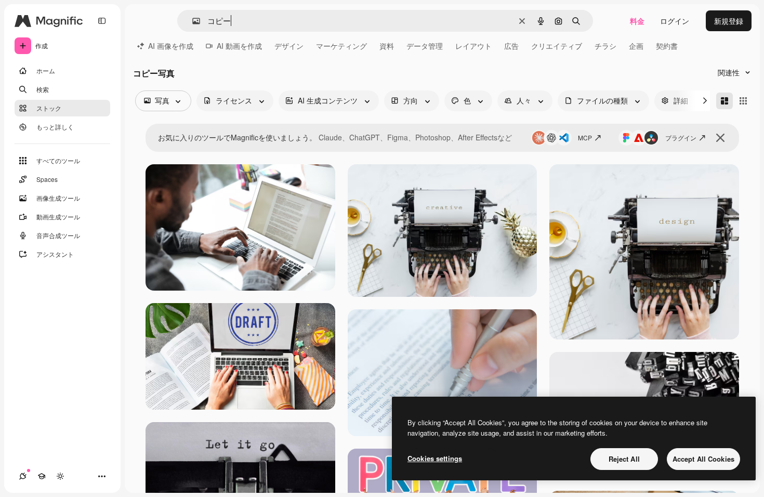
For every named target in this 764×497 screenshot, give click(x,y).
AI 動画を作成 (239, 46)
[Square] (743, 101)
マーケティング (341, 46)
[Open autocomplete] (192, 21)
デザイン (289, 46)
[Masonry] (724, 101)
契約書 (667, 46)
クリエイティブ (556, 46)
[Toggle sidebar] (102, 20)
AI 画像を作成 (170, 46)
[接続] (23, 476)
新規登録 (728, 21)
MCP (585, 137)
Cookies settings (434, 458)
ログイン (674, 21)
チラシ (605, 46)
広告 (511, 46)
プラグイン (680, 137)
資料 (386, 46)
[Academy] (41, 476)
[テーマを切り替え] (60, 476)
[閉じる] (720, 138)
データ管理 (424, 46)
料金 (637, 21)
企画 (636, 46)
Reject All (624, 459)
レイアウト (473, 46)
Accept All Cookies (703, 459)
